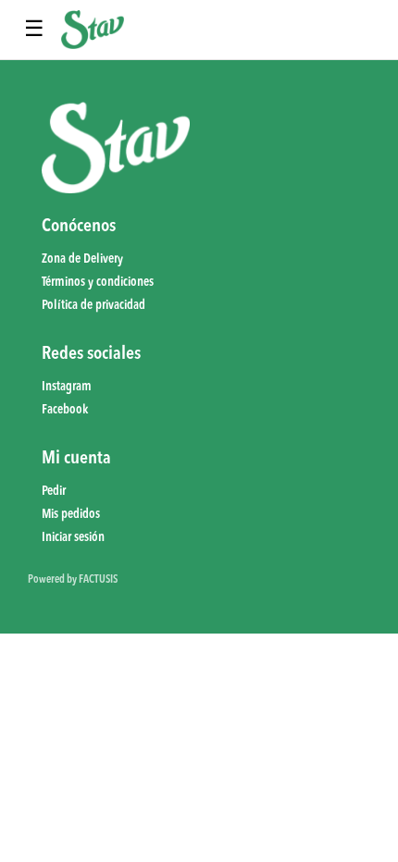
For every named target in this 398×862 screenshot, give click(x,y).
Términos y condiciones (98, 282)
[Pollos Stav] (92, 30)
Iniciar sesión (73, 537)
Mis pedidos (71, 514)
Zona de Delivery (82, 258)
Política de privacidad (93, 305)
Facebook (65, 409)
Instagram (67, 386)
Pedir (54, 491)
